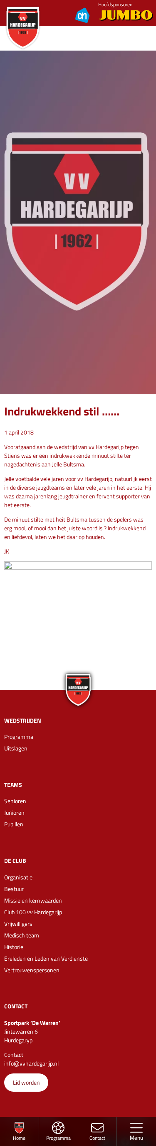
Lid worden (26, 1082)
